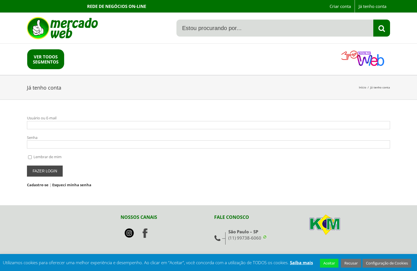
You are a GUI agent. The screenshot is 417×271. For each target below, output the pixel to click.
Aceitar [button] (329, 263)
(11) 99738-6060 (244, 238)
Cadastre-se (38, 184)
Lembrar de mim (47, 156)
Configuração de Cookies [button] (387, 263)
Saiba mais (301, 262)
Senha (32, 137)
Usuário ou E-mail (41, 117)
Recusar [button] (351, 263)
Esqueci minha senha (71, 184)
